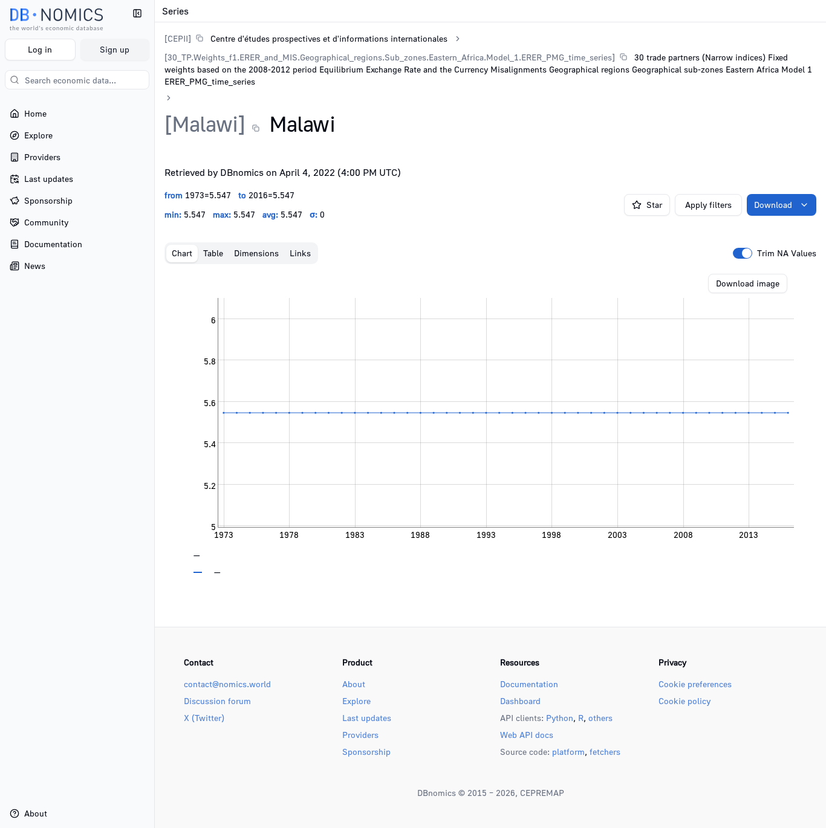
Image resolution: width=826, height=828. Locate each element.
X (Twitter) (204, 718)
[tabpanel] (490, 423)
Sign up (114, 49)
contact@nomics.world (227, 684)
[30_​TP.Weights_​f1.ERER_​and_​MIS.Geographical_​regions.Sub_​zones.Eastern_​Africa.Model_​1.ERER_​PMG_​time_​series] (389, 57)
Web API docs (526, 734)
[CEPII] (177, 38)
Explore (356, 701)
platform (568, 751)
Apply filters (708, 204)
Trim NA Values (786, 253)
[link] (305, 38)
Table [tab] (213, 253)
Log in (40, 49)
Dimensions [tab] (256, 253)
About (353, 684)
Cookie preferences (695, 684)
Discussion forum (217, 701)
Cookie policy (685, 701)
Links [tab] (300, 253)
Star (654, 204)
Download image (747, 283)
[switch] (742, 253)
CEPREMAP (542, 793)
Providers (360, 734)
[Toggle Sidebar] (154, 414)
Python (559, 718)
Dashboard (520, 701)
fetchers (605, 751)
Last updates (366, 718)
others (600, 718)
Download (773, 204)
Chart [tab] (182, 253)
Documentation (529, 684)
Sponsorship (366, 751)
